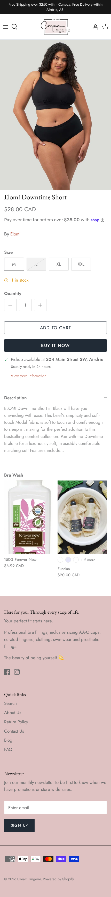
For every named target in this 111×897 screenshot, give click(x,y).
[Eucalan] (82, 517)
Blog (8, 740)
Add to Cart (55, 328)
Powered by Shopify (58, 879)
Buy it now (55, 345)
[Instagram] (17, 672)
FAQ (8, 749)
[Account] (94, 26)
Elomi (15, 234)
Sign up (19, 825)
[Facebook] (7, 672)
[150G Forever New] (28, 517)
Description (15, 398)
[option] (55, 115)
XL (59, 264)
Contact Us (14, 731)
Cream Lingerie (29, 879)
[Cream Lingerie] (55, 27)
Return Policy (16, 722)
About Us (12, 712)
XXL (81, 264)
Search (10, 703)
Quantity (12, 294)
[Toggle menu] (5, 26)
